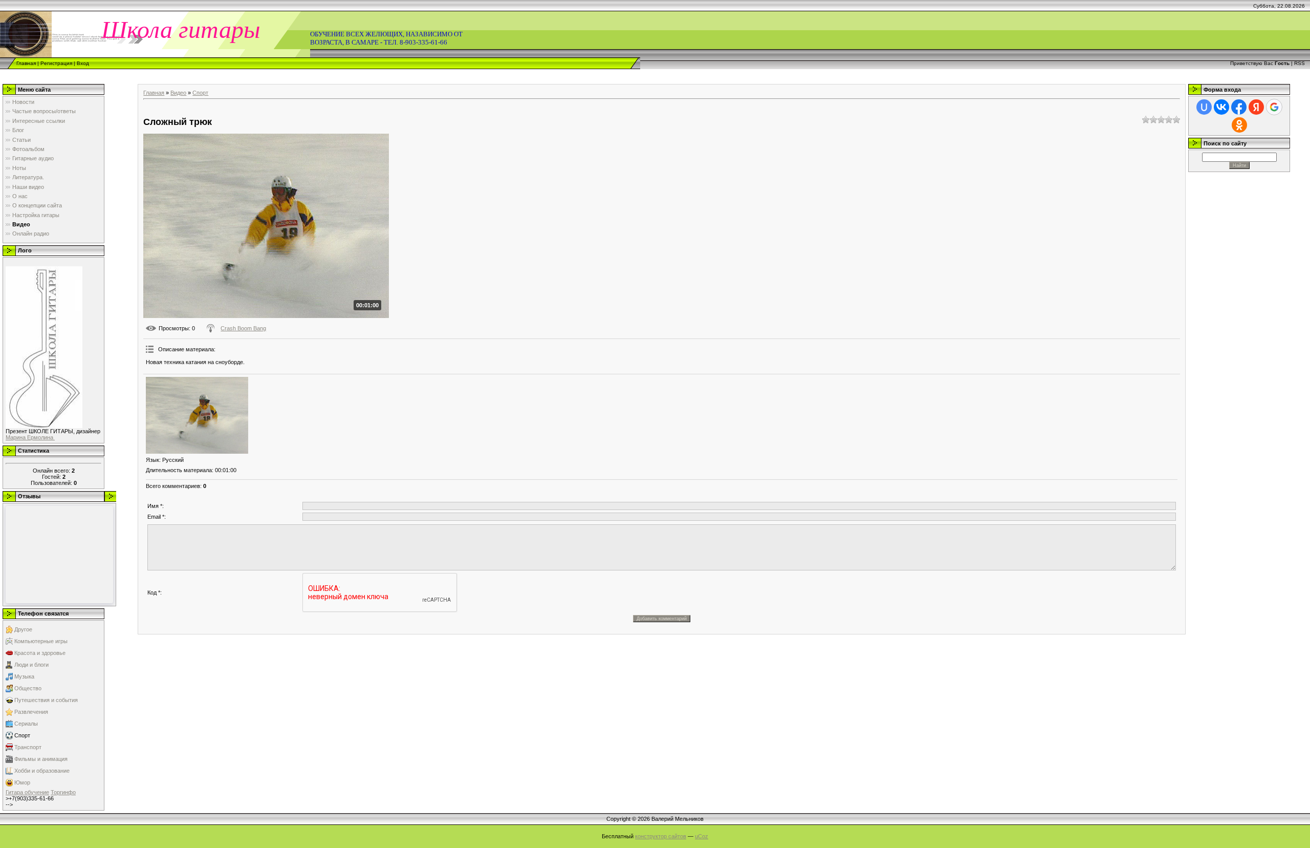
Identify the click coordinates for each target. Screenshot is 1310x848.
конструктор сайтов (660, 836)
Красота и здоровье (40, 653)
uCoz (701, 836)
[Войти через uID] (1204, 107)
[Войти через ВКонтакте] (1221, 107)
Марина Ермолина (30, 437)
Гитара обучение (27, 792)
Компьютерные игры (41, 641)
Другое (23, 629)
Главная (26, 63)
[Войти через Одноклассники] (1239, 125)
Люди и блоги (31, 665)
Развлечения (31, 712)
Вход (83, 63)
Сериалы (26, 723)
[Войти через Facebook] (1239, 107)
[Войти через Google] (1274, 107)
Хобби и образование (42, 771)
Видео (178, 93)
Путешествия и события (46, 700)
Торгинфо (63, 792)
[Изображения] (197, 415)
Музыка (24, 676)
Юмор (22, 782)
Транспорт (27, 747)
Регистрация (56, 63)
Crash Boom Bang (243, 328)
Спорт (22, 735)
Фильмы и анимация (41, 759)
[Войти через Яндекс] (1256, 107)
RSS (1299, 63)
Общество (27, 688)
